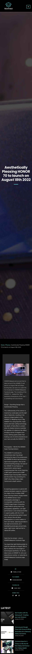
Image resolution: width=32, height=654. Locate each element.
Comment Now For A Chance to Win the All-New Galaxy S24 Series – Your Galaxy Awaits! (22, 645)
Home (2, 345)
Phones (8, 345)
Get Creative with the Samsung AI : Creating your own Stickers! (21, 615)
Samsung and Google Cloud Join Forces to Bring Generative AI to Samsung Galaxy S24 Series (23, 630)
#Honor (19, 580)
